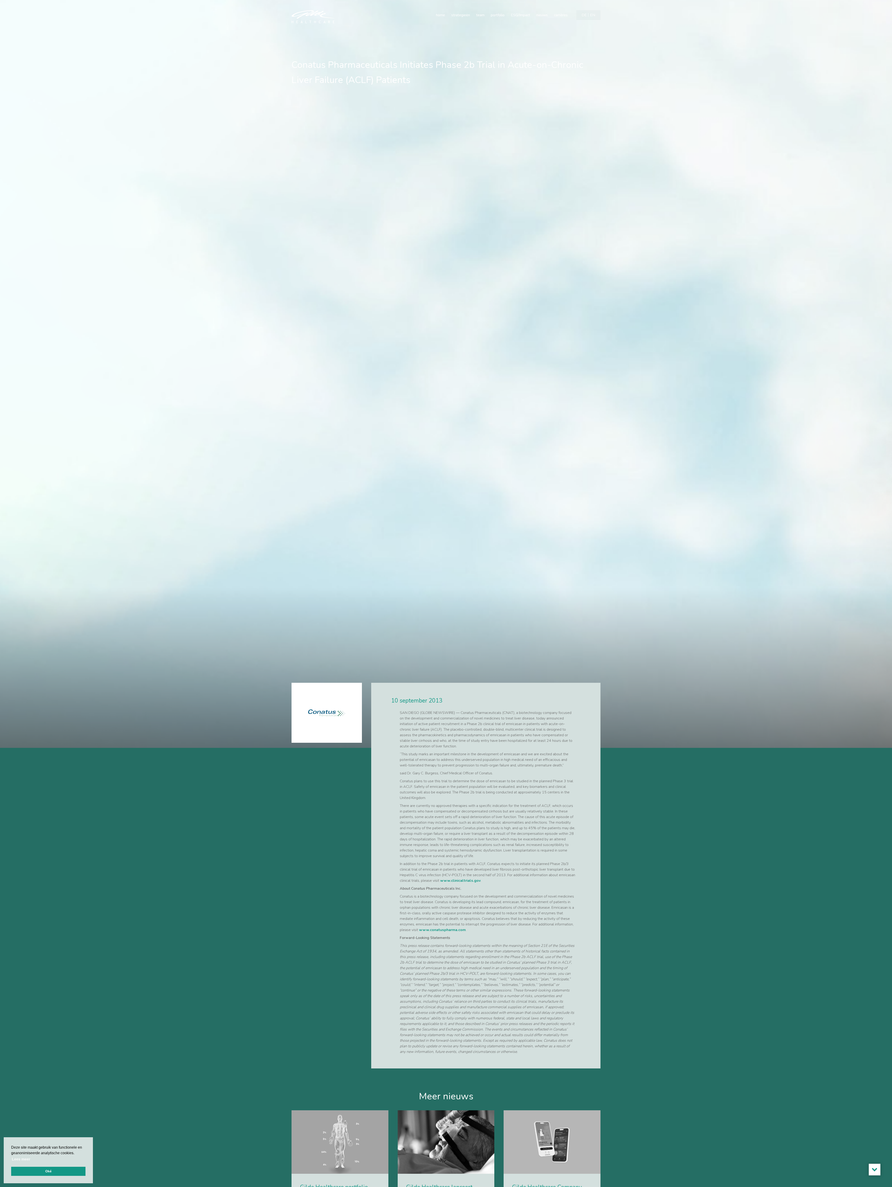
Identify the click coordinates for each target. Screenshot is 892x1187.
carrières (561, 15)
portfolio (498, 15)
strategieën (460, 15)
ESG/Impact (520, 15)
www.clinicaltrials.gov (460, 880)
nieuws (542, 15)
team (480, 15)
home (440, 15)
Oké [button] (48, 1171)
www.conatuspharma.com (442, 929)
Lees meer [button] (21, 1159)
